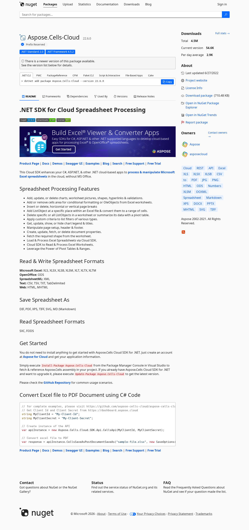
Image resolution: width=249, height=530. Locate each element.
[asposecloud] (185, 154)
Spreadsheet (192, 198)
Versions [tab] (122, 96)
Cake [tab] (151, 75)
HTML (187, 186)
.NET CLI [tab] (26, 75)
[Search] (226, 14)
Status (97, 482)
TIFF (213, 209)
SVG (202, 209)
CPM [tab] (75, 75)
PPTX (210, 204)
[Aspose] (185, 144)
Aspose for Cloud (35, 357)
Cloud (187, 168)
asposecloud (198, 154)
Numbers (214, 186)
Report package (197, 122)
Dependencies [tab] (78, 96)
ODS (200, 186)
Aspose (195, 144)
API (211, 168)
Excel (221, 168)
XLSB (208, 174)
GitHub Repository (57, 383)
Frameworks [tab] (53, 96)
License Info (194, 88)
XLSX (196, 174)
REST (200, 168)
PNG (215, 180)
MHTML (188, 209)
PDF (194, 180)
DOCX (198, 204)
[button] (167, 81)
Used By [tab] (102, 96)
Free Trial (154, 163)
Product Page (29, 163)
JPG (204, 180)
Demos (57, 163)
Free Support (135, 163)
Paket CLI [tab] (88, 75)
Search (117, 163)
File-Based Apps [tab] (134, 75)
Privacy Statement (180, 514)
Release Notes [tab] (145, 96)
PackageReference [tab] (57, 75)
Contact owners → (217, 134)
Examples (93, 163)
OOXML (201, 192)
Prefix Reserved (35, 44)
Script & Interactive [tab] (109, 75)
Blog (106, 163)
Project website (196, 80)
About (101, 514)
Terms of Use (117, 514)
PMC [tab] (38, 75)
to (184, 180)
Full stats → (222, 33)
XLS (185, 174)
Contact (27, 482)
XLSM (187, 192)
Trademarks (204, 514)
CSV (219, 174)
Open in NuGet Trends (201, 115)
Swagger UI (74, 163)
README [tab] (30, 96)
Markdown (214, 198)
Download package (199, 95)
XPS (186, 204)
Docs (45, 163)
